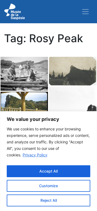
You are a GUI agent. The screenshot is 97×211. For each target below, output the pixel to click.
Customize (48, 185)
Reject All (48, 200)
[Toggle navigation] (85, 11)
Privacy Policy (35, 155)
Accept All (48, 171)
